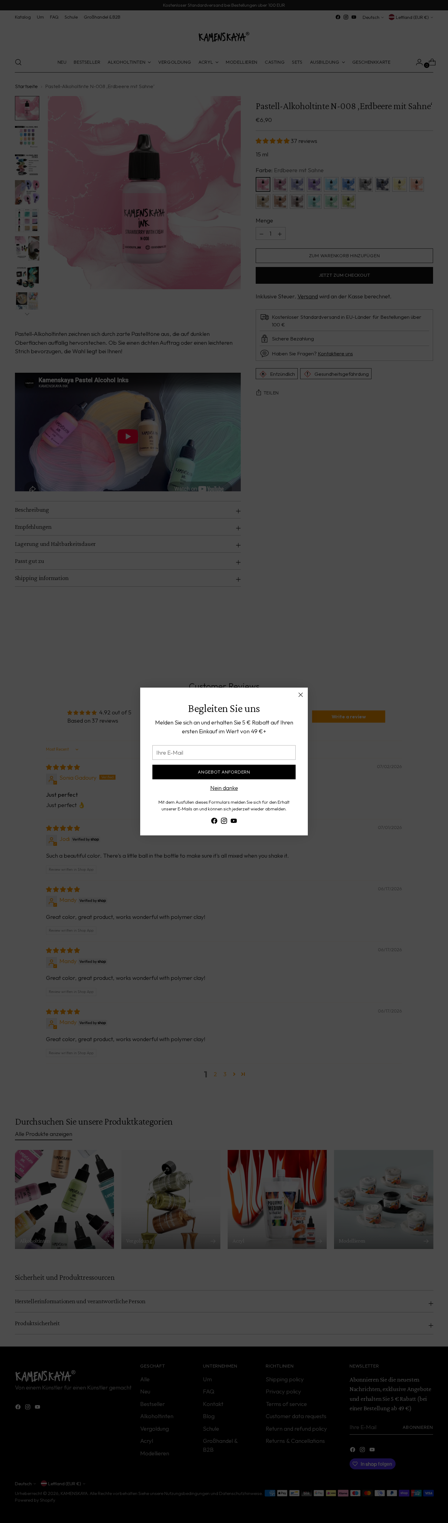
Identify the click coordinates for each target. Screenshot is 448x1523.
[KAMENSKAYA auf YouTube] (233, 822)
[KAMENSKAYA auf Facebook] (214, 822)
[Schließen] (300, 694)
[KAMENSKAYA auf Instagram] (224, 822)
